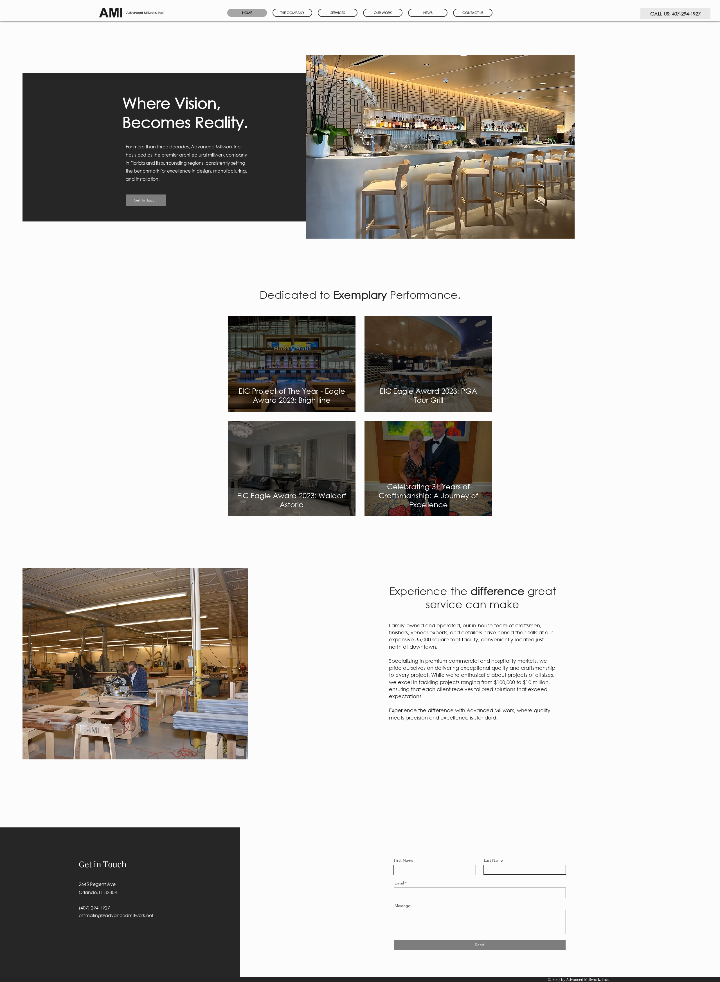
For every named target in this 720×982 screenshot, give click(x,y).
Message (402, 906)
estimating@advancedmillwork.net (116, 915)
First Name (403, 860)
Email (399, 883)
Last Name (493, 860)
